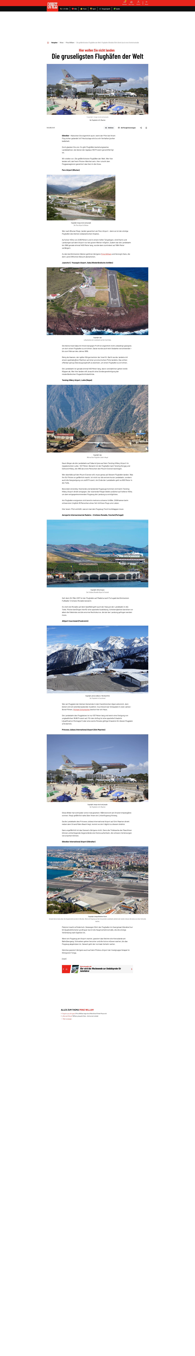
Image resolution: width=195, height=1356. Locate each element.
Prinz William (70, 42)
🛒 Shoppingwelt (104, 9)
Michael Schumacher (81, 709)
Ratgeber (54, 42)
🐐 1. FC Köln (64, 9)
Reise (61, 42)
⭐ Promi (83, 9)
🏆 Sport (93, 9)
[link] (52, 5)
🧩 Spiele (116, 9)
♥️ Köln (74, 9)
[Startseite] (48, 42)
